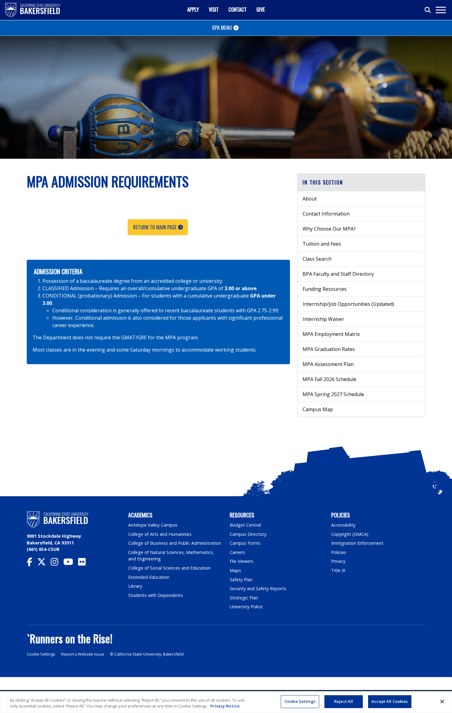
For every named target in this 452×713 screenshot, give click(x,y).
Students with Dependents (155, 595)
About (310, 198)
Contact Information (326, 213)
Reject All (343, 701)
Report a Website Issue (82, 654)
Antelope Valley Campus (152, 525)
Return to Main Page (154, 227)
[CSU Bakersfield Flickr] (84, 563)
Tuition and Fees (322, 243)
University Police (246, 607)
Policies (338, 552)
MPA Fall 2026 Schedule (329, 379)
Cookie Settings (41, 654)
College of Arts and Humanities (160, 534)
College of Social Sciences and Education (169, 568)
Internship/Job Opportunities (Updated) (348, 304)
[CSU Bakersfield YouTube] (70, 563)
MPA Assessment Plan (328, 364)
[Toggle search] (428, 10)
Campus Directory (248, 534)
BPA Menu (222, 27)
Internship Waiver (323, 319)
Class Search (317, 258)
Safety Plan (241, 579)
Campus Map (318, 409)
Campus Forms (245, 543)
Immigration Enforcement (357, 543)
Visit (214, 9)
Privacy (338, 561)
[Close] (442, 701)
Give (260, 9)
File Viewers (241, 561)
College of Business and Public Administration (174, 543)
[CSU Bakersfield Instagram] (57, 563)
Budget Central (245, 525)
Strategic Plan (244, 598)
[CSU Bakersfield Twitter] (44, 563)
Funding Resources (325, 289)
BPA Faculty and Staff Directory (338, 274)
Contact (237, 9)
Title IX (338, 570)
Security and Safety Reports (258, 588)
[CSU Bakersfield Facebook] (32, 563)
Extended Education (148, 577)
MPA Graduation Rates (329, 349)
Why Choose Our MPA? (329, 228)
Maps (235, 570)
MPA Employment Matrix (331, 334)
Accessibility (343, 525)
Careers (237, 552)
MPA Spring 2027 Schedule (333, 394)
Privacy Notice (225, 706)
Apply (193, 9)
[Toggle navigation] (440, 10)
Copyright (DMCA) (349, 534)
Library (135, 586)
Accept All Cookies (389, 701)
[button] (361, 182)
